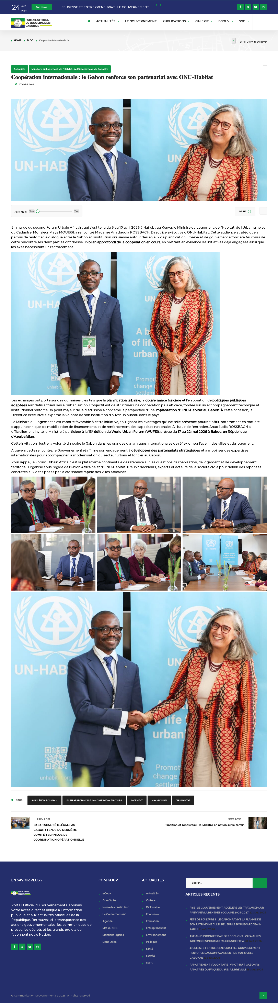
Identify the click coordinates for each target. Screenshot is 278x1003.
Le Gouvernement (141, 21)
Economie (152, 914)
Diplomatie (153, 907)
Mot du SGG (110, 928)
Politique (151, 941)
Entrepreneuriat (156, 928)
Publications (174, 21)
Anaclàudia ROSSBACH (44, 800)
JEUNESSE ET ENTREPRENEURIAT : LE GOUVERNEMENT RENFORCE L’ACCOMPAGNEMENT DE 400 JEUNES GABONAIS (225, 952)
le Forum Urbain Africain (51, 462)
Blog (30, 40)
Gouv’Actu (109, 900)
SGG (242, 21)
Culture (150, 900)
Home (17, 40)
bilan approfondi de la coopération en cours (94, 800)
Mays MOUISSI (159, 800)
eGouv (223, 21)
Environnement (156, 934)
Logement (136, 800)
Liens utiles (109, 941)
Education (152, 921)
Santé (149, 948)
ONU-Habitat (183, 800)
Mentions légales (113, 934)
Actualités (105, 21)
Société (150, 955)
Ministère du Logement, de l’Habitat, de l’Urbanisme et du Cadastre (70, 69)
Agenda (108, 921)
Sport (149, 962)
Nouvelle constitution (116, 907)
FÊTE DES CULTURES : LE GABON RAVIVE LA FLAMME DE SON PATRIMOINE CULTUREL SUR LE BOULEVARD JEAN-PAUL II (225, 924)
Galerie (202, 21)
